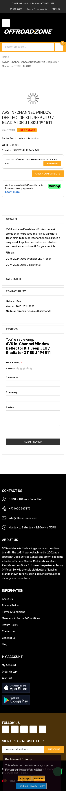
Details (11, 219)
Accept (26, 778)
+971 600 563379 (15, 9)
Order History (10, 671)
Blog (4, 644)
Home (5, 57)
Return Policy (10, 624)
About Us (7, 599)
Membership (41, 9)
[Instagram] (42, 729)
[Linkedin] (24, 729)
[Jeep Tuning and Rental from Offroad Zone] (29, 32)
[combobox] (24, 46)
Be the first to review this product (21, 138)
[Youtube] (33, 729)
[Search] (50, 47)
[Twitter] (15, 729)
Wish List (7, 678)
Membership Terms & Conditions (21, 618)
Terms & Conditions (13, 611)
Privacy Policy (10, 605)
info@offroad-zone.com (23, 518)
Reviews (12, 329)
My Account (9, 665)
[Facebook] (5, 729)
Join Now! (52, 163)
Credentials (9, 631)
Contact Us (9, 637)
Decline (38, 778)
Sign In (30, 9)
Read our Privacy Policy (31, 786)
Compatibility (16, 291)
